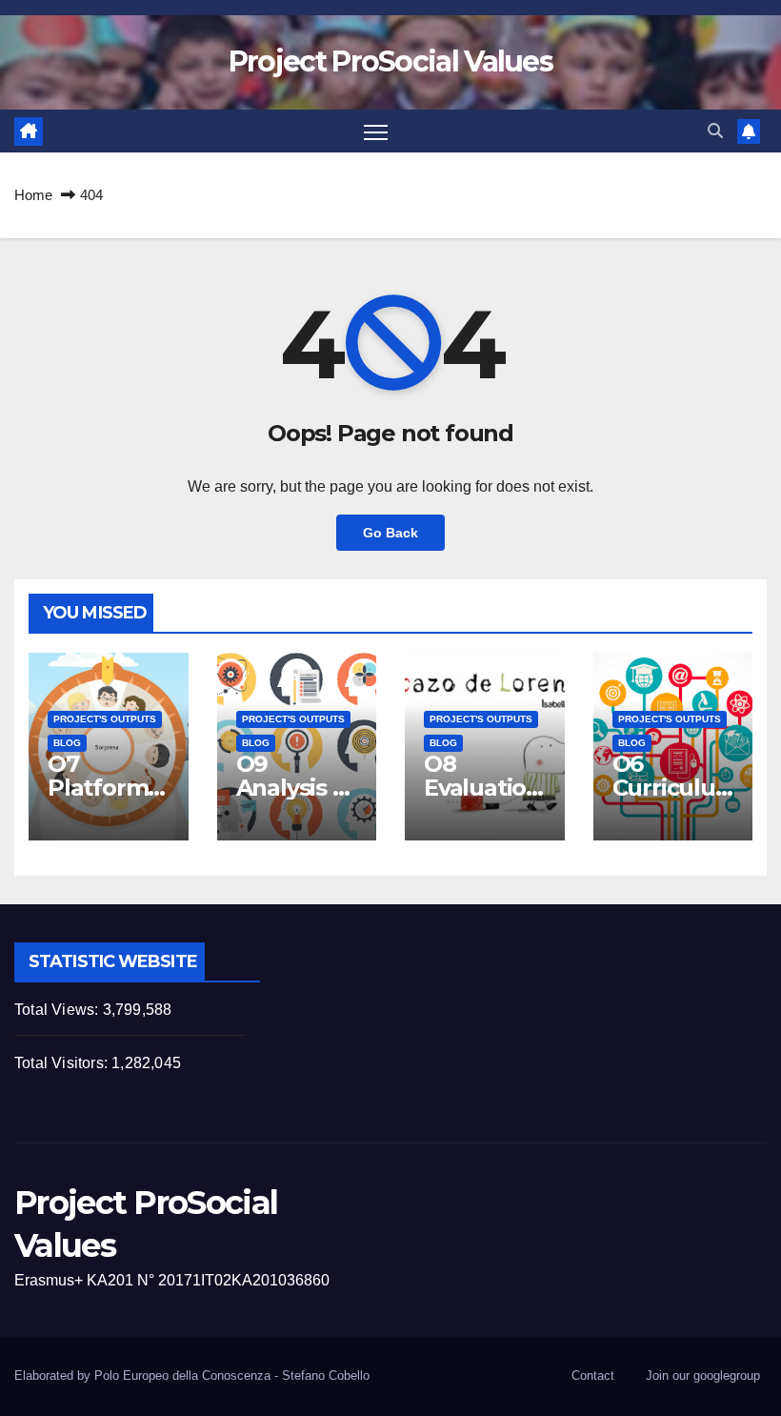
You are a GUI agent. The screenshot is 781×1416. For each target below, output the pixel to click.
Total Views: (58, 1009)
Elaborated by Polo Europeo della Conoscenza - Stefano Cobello (192, 1375)
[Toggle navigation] (375, 131)
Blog (67, 743)
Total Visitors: (62, 1063)
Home (33, 195)
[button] (715, 131)
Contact (592, 1375)
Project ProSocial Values (390, 61)
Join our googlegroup (703, 1375)
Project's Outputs (104, 719)
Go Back (390, 532)
